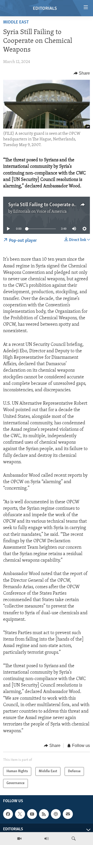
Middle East (16, 22)
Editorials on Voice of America (40, 212)
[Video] (19, 838)
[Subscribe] (68, 814)
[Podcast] (56, 814)
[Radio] (46, 838)
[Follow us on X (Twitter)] (20, 814)
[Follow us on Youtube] (32, 814)
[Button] (82, 73)
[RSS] (44, 814)
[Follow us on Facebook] (8, 814)
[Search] (73, 838)
